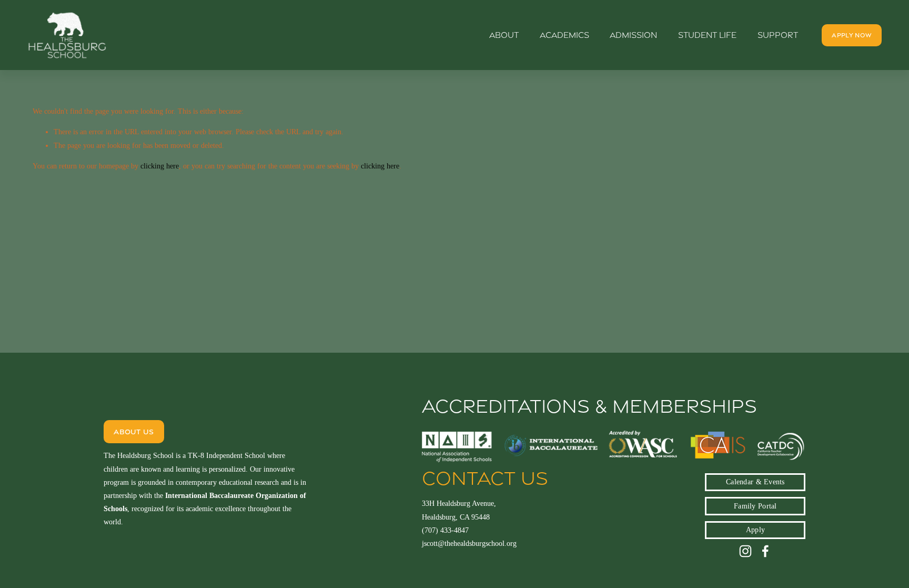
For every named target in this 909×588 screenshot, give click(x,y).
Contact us (485, 478)
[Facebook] (765, 551)
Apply (755, 530)
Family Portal (755, 506)
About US (134, 431)
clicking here (159, 166)
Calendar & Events (755, 482)
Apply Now (851, 35)
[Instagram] (745, 551)
